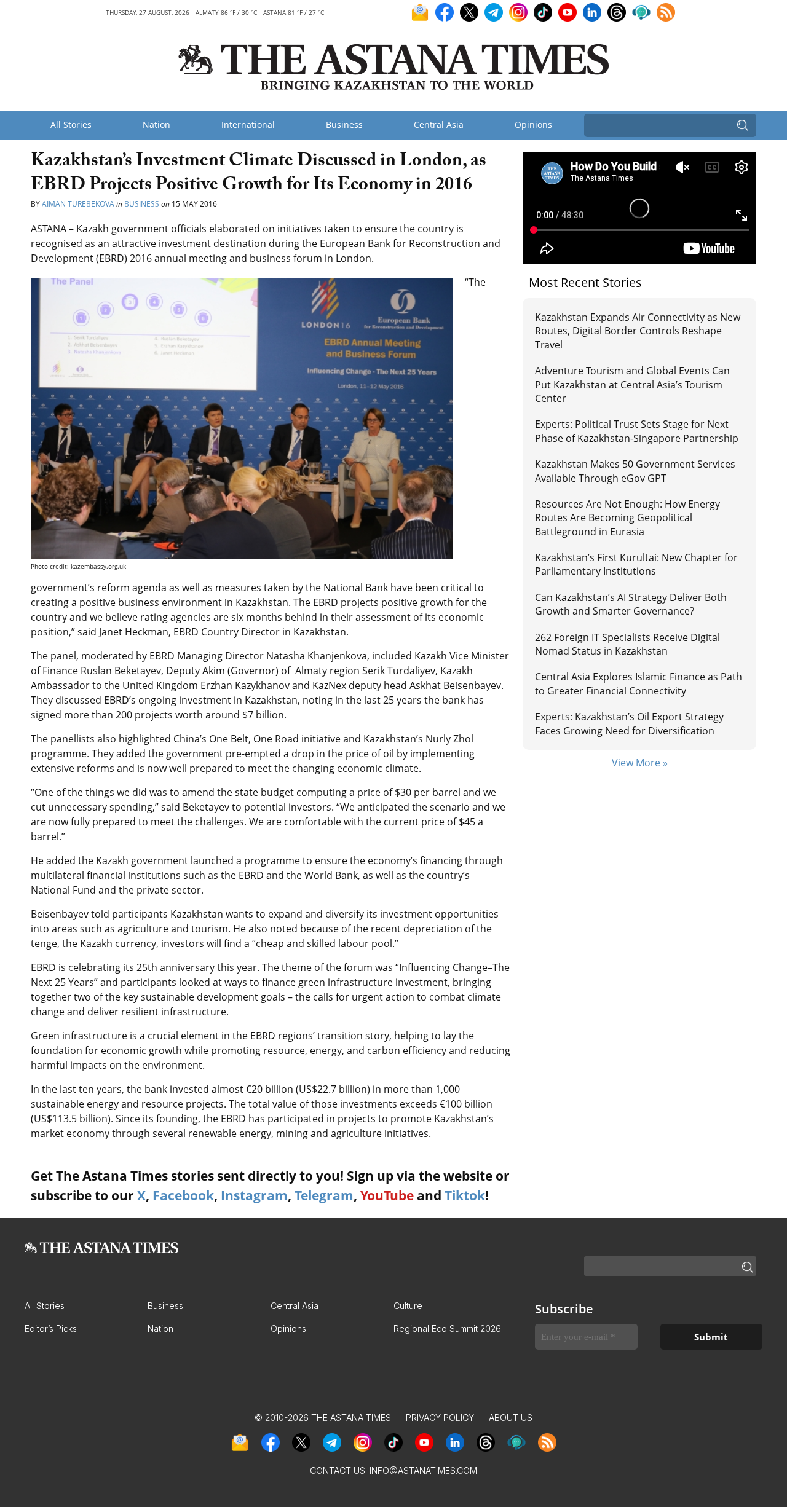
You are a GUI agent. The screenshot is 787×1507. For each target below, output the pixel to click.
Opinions (533, 124)
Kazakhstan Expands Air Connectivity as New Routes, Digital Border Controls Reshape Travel (637, 331)
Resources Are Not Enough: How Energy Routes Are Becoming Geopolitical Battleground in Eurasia (627, 517)
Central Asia (439, 124)
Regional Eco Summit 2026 (447, 1328)
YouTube (387, 1195)
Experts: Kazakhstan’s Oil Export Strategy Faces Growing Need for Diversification (629, 723)
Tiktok (465, 1195)
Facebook (183, 1195)
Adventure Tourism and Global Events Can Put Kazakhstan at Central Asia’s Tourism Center (632, 384)
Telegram (324, 1195)
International (248, 124)
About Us (510, 1417)
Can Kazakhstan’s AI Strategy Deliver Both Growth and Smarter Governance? (631, 604)
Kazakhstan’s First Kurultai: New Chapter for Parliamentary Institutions (636, 564)
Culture (408, 1305)
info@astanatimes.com (423, 1470)
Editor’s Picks (51, 1328)
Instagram (254, 1195)
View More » (640, 762)
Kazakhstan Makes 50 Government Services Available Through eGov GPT (635, 470)
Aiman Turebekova (78, 204)
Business (344, 124)
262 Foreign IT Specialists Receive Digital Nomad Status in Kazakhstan (627, 644)
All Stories (71, 124)
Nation (156, 124)
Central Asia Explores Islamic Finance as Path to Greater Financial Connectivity (638, 683)
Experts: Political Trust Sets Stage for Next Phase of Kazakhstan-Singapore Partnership (636, 430)
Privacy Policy (440, 1417)
